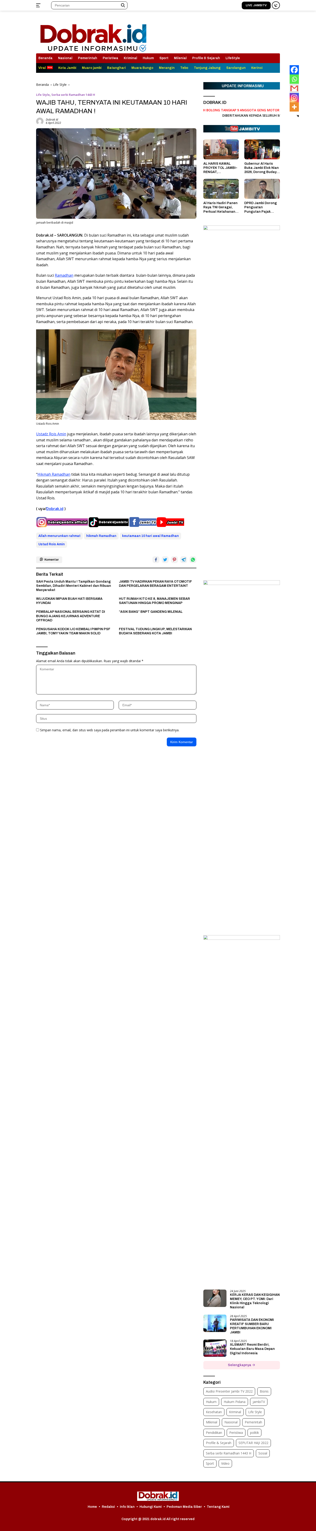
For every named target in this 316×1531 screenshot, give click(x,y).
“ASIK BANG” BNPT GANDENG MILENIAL (151, 611)
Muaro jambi (92, 68)
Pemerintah (87, 58)
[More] (294, 107)
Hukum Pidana (234, 1401)
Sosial (262, 1453)
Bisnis (264, 1391)
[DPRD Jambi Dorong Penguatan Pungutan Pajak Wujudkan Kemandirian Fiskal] (262, 189)
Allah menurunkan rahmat (59, 536)
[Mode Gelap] (276, 5)
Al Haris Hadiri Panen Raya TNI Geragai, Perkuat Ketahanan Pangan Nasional (220, 207)
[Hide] (298, 116)
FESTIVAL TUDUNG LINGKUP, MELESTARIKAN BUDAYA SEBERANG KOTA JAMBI (155, 631)
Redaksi (108, 1507)
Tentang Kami (218, 1507)
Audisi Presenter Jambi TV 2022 (229, 1391)
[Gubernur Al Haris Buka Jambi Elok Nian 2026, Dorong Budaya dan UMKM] (262, 149)
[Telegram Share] (183, 559)
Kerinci (257, 68)
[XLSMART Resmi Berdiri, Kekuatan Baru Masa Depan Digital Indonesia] (214, 1348)
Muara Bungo (142, 68)
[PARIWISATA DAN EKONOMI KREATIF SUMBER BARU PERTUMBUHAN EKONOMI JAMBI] (214, 1323)
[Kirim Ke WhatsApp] (192, 559)
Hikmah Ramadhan (53, 474)
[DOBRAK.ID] (93, 34)
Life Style (43, 95)
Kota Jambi (67, 68)
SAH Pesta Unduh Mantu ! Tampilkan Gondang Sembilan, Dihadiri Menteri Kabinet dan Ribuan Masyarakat (73, 586)
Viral (42, 68)
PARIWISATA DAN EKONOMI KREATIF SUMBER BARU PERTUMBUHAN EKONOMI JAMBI (252, 1326)
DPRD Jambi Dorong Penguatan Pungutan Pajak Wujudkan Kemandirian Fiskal (260, 207)
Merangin (167, 68)
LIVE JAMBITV (256, 5)
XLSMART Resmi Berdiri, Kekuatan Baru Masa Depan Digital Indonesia (252, 1349)
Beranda (45, 58)
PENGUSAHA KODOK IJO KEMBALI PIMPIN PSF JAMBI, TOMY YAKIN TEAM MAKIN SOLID (73, 631)
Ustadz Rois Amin (51, 434)
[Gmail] (294, 88)
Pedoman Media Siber (184, 1507)
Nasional (65, 58)
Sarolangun (236, 68)
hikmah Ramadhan (101, 536)
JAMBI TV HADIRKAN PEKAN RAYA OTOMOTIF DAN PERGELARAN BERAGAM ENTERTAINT (155, 583)
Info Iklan (127, 1507)
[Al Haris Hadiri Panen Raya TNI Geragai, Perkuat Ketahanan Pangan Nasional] (221, 189)
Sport (163, 58)
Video (225, 1463)
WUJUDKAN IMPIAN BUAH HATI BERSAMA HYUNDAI (69, 601)
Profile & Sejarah (206, 58)
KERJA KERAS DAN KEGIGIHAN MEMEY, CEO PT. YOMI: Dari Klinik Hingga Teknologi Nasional (255, 1301)
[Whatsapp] (294, 79)
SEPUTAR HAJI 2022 (253, 1443)
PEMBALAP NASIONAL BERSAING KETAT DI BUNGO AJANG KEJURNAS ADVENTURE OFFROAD (70, 616)
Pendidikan (214, 1432)
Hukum (148, 58)
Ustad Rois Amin (51, 544)
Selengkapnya (240, 1365)
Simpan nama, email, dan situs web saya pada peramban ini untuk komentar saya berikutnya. (109, 730)
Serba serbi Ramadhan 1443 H (73, 95)
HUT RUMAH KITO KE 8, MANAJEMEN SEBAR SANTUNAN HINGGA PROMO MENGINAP (154, 601)
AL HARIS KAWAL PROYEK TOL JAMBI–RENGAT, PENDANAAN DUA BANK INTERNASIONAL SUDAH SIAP (220, 168)
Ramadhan (64, 275)
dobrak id (52, 120)
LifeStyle (233, 58)
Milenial (180, 58)
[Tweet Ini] (165, 559)
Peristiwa (110, 58)
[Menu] (39, 5)
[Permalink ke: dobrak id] (39, 121)
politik (254, 1432)
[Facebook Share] (155, 559)
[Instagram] (294, 97)
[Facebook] (294, 69)
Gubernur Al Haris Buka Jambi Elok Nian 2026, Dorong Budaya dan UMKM (261, 168)
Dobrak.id (54, 508)
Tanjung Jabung (207, 68)
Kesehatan (214, 1412)
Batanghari (116, 68)
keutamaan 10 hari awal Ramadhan (150, 536)
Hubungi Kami (150, 1507)
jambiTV (259, 1401)
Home (92, 1507)
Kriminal (130, 58)
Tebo (184, 68)
